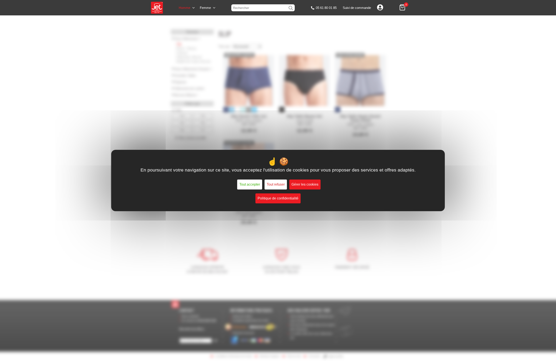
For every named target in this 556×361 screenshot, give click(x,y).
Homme (184, 8)
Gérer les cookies (304, 184)
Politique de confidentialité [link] (278, 198)
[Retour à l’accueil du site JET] (157, 7)
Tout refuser (276, 184)
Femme (205, 8)
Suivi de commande (357, 8)
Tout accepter (249, 184)
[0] (402, 7)
